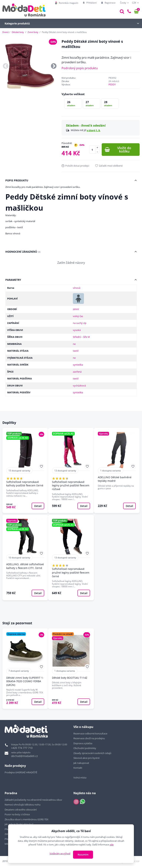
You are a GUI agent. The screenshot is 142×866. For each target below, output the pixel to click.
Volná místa (79, 777)
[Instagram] (76, 802)
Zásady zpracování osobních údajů (92, 753)
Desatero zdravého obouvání (21, 809)
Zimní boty (33, 32)
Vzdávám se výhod (60, 853)
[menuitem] (66, 3)
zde (112, 844)
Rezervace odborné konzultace (90, 733)
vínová (76, 287)
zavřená (77, 371)
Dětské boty (18, 32)
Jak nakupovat (81, 763)
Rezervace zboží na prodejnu (89, 738)
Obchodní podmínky (84, 748)
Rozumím (83, 854)
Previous (5, 66)
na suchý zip (79, 323)
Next (53, 66)
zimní (76, 309)
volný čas (78, 316)
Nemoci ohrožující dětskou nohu (22, 804)
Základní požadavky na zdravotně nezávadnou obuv (33, 799)
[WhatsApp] (82, 802)
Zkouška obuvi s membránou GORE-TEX (26, 819)
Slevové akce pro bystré (86, 758)
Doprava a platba (82, 743)
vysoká (77, 330)
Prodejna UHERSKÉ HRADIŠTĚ (21, 772)
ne (74, 344)
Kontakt (77, 767)
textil (75, 350)
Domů (5, 32)
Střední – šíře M (81, 337)
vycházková (79, 385)
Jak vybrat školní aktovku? (19, 824)
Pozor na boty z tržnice (17, 814)
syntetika (78, 364)
